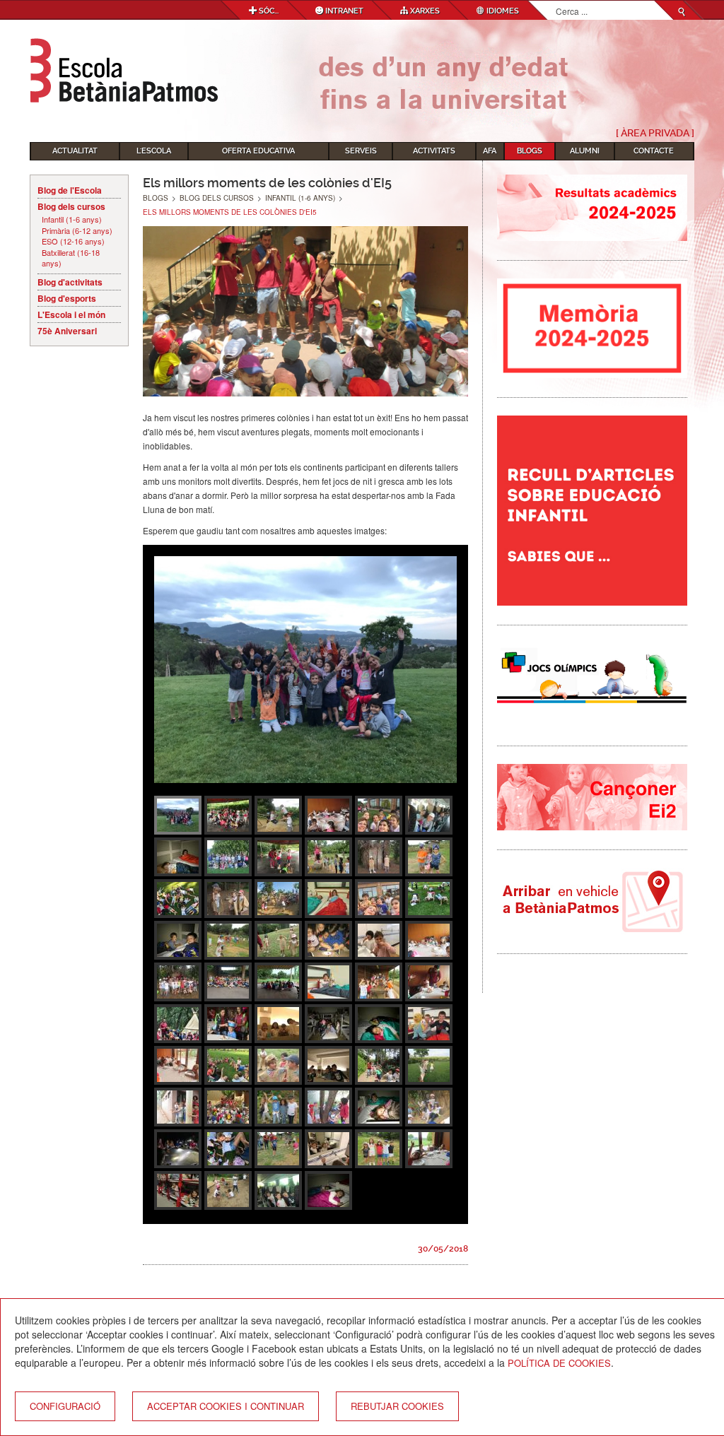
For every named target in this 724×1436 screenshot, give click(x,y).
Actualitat (75, 150)
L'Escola (153, 150)
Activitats (434, 150)
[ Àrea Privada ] (655, 133)
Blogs (529, 150)
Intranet (343, 11)
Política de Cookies (559, 1363)
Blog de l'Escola (69, 190)
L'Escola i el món (71, 314)
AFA (489, 150)
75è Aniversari (67, 331)
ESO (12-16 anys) (73, 241)
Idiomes (501, 11)
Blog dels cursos (71, 206)
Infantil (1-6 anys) (72, 219)
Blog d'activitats (70, 282)
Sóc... (268, 11)
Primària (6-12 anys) (77, 230)
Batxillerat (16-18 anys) (71, 258)
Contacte (654, 150)
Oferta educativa (258, 150)
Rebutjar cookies (397, 1406)
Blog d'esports (66, 298)
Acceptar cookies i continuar (225, 1406)
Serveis (361, 150)
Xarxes (424, 11)
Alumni (585, 150)
